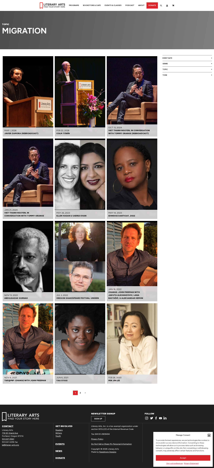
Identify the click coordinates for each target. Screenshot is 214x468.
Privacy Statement (191, 463)
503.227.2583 (8, 439)
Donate (152, 5)
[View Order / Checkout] (173, 5)
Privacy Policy (97, 439)
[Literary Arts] (52, 5)
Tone (164, 75)
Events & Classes (113, 5)
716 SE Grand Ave (10, 433)
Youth (58, 436)
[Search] (161, 5)
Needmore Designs (107, 452)
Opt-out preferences (174, 463)
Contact (7, 426)
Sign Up (98, 419)
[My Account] (167, 5)
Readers (59, 430)
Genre (165, 64)
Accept (183, 458)
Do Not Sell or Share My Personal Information (111, 444)
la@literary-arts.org (10, 445)
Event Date (167, 58)
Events (60, 444)
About (141, 5)
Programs (74, 5)
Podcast (129, 5)
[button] (209, 435)
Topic (165, 69)
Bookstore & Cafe (92, 5)
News (58, 451)
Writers (58, 433)
